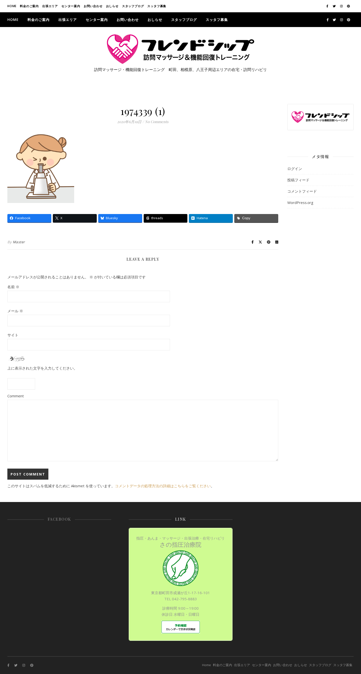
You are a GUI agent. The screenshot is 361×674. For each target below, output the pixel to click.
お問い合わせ (93, 6)
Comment (15, 395)
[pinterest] (348, 6)
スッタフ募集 (156, 6)
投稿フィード (298, 179)
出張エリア (50, 6)
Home (11, 6)
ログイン (294, 168)
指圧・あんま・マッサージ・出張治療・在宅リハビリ (180, 542)
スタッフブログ (133, 6)
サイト (12, 334)
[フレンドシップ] (180, 49)
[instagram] (342, 6)
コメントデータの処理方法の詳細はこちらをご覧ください (163, 485)
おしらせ (112, 6)
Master (19, 242)
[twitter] (334, 6)
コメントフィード (302, 191)
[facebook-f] (327, 6)
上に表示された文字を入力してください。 (42, 368)
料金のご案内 (29, 6)
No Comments (156, 121)
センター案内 (70, 6)
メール (15, 310)
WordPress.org (300, 202)
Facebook (59, 519)
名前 (13, 286)
